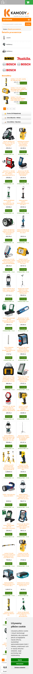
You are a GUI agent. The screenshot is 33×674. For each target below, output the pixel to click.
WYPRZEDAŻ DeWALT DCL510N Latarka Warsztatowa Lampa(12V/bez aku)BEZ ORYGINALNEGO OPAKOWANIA (23, 146)
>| (14, 109)
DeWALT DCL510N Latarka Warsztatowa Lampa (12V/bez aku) (23, 555)
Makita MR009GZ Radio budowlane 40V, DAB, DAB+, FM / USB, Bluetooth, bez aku (8, 438)
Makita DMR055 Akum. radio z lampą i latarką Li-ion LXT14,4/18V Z (9, 290)
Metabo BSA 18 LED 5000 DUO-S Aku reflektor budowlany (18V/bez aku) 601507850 (23, 291)
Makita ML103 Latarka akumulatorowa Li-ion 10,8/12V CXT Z (23, 584)
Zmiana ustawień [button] (19, 667)
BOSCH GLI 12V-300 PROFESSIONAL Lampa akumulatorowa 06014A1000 (23, 320)
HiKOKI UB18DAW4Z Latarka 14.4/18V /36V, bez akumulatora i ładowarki (9, 232)
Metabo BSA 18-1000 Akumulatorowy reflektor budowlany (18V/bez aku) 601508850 (23, 379)
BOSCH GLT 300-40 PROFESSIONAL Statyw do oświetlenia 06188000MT (23, 438)
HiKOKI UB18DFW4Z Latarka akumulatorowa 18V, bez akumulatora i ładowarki (8, 203)
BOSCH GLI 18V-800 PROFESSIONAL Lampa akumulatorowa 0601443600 (23, 173)
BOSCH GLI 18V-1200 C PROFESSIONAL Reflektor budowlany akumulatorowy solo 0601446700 (23, 350)
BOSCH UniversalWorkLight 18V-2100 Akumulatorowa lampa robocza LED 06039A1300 (8, 527)
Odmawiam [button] (19, 663)
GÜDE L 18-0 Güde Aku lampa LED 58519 (9, 495)
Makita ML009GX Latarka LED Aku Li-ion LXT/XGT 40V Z (9, 584)
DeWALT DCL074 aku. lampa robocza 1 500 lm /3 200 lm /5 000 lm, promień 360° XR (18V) (8, 379)
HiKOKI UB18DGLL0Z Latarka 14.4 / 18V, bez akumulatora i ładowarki (8, 144)
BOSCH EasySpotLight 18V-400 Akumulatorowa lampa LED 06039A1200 (8, 320)
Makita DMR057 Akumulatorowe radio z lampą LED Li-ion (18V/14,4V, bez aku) (23, 496)
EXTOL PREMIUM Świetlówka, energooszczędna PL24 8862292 (8, 349)
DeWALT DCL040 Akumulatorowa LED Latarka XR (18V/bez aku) (23, 467)
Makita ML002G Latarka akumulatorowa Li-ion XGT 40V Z (23, 202)
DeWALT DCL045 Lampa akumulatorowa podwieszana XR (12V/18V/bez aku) (8, 555)
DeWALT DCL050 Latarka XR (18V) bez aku (18, 79)
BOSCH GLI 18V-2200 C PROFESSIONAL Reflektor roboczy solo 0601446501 (23, 526)
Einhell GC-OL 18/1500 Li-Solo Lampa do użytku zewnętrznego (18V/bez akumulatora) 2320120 (8, 409)
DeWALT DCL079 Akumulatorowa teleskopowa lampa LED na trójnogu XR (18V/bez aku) (8, 468)
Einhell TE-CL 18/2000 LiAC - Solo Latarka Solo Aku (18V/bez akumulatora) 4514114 (8, 173)
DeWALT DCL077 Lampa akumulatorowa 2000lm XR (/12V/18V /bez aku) (19, 89)
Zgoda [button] (20, 660)
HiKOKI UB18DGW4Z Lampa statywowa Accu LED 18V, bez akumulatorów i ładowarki (23, 615)
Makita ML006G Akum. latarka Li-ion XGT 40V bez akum (23, 231)
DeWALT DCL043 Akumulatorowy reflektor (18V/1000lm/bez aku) (18, 98)
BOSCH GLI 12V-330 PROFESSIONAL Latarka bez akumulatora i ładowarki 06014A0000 (8, 261)
